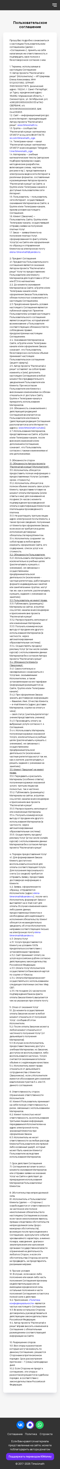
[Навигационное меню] (54, 5)
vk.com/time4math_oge (22, 138)
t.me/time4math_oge (21, 151)
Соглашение (15, 1434)
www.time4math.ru (27, 125)
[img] (30, 1425)
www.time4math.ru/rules (31, 427)
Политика (31, 1434)
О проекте (46, 1434)
